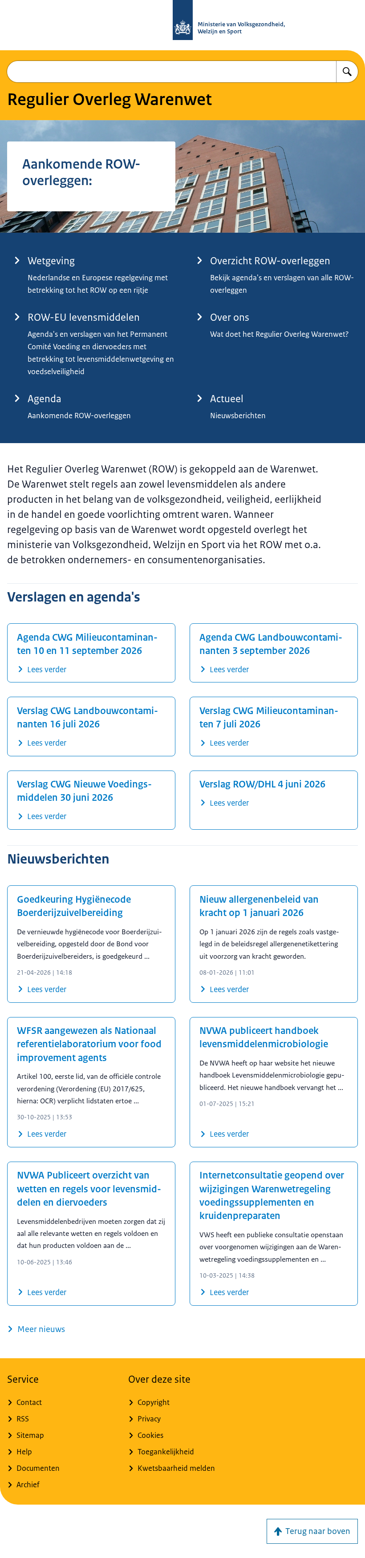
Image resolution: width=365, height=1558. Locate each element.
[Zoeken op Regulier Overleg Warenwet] (347, 71)
